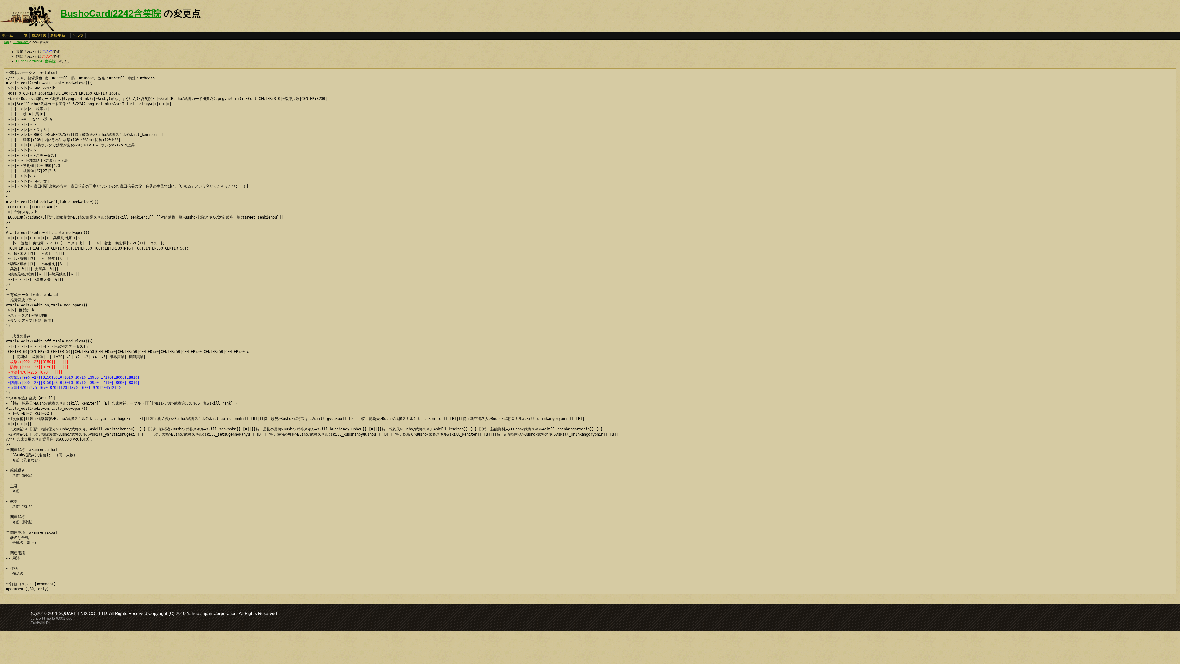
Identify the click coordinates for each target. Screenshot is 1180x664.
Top (6, 42)
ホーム (7, 35)
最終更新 (57, 35)
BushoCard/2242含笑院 (111, 13)
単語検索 (39, 35)
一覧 (24, 35)
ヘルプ (78, 35)
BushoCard (21, 42)
